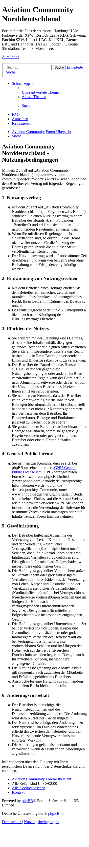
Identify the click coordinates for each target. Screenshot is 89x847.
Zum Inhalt (10, 57)
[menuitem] (41, 92)
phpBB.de (56, 813)
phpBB (27, 801)
